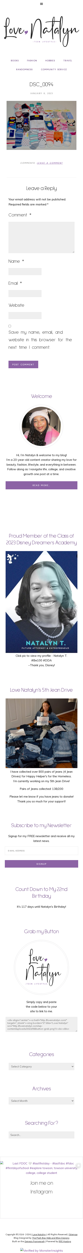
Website (16, 305)
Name (16, 261)
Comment (19, 215)
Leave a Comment (50, 163)
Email (15, 283)
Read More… (41, 485)
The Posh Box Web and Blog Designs (50, 1238)
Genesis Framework (35, 1241)
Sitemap (73, 1234)
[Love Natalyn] (41, 31)
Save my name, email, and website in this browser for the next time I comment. (40, 340)
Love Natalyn (39, 1234)
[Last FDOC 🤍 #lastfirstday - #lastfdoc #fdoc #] (41, 1202)
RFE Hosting (65, 1241)
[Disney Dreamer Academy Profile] (41, 651)
